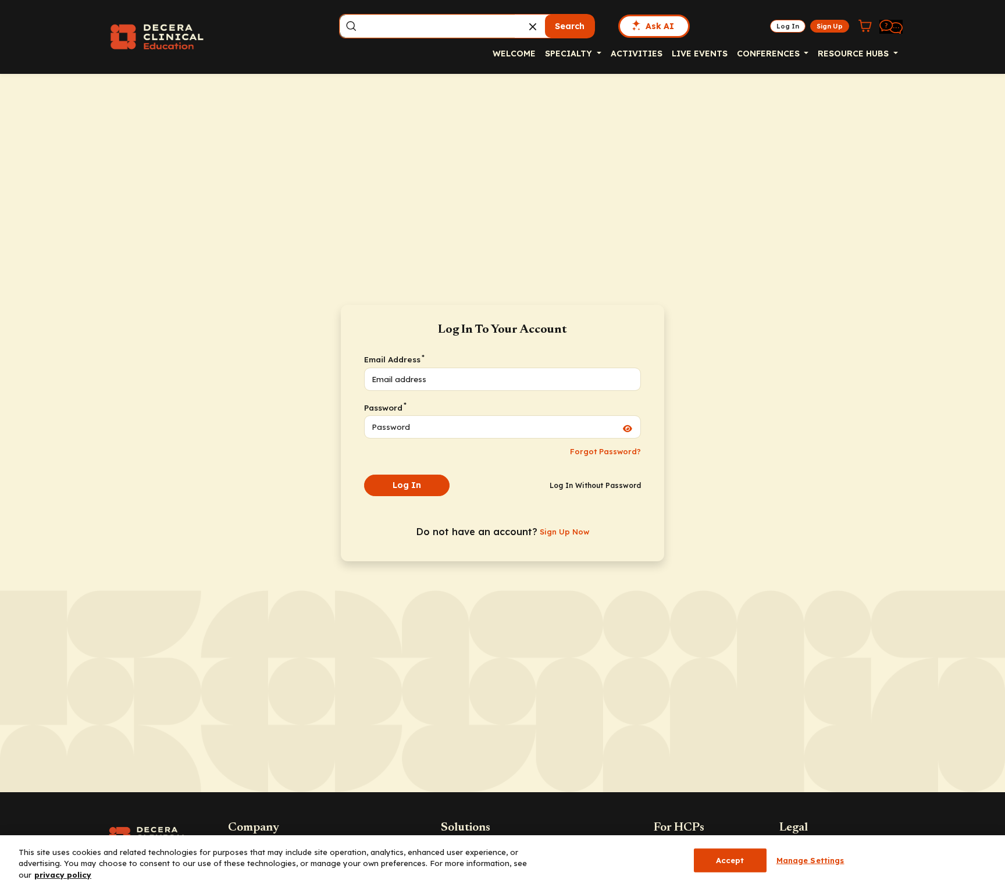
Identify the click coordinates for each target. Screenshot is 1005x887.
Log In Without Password (595, 485)
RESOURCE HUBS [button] (854, 53)
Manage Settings (810, 859)
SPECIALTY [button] (569, 53)
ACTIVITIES (636, 53)
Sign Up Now (564, 531)
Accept (730, 859)
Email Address (393, 359)
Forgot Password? (605, 451)
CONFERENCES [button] (769, 53)
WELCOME (514, 53)
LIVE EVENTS (700, 53)
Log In (407, 485)
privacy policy (62, 874)
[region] (502, 861)
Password (384, 407)
